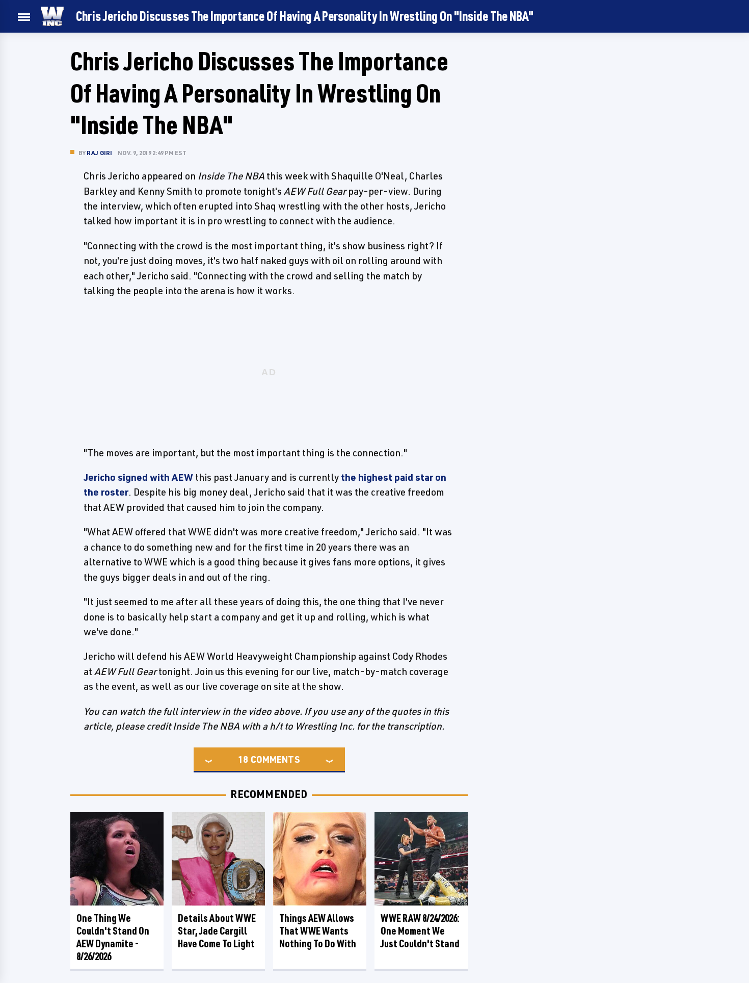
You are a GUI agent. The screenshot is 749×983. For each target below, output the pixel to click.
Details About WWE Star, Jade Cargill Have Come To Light (217, 931)
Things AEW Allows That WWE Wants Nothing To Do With (317, 931)
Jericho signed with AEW (138, 477)
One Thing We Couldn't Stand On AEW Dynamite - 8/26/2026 (112, 937)
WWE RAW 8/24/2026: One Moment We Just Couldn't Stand (420, 931)
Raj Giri (100, 153)
